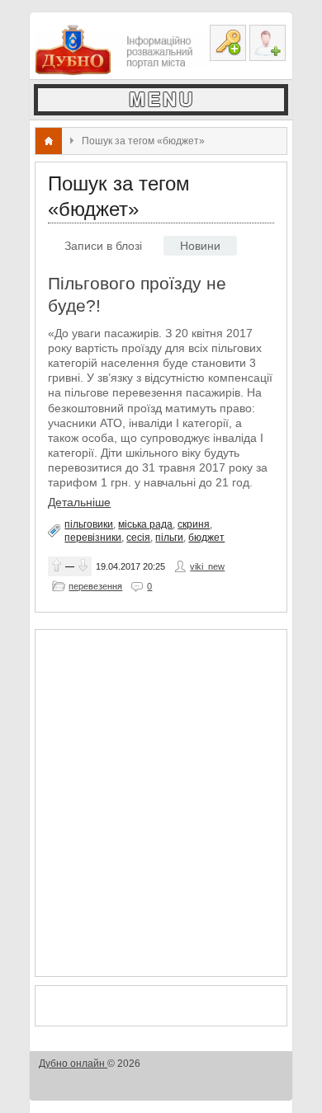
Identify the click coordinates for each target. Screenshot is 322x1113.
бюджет (206, 537)
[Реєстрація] (267, 43)
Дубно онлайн (73, 1063)
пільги (169, 537)
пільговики (88, 524)
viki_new (207, 566)
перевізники (92, 537)
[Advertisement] (161, 803)
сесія (138, 537)
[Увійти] (228, 43)
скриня (194, 524)
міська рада (145, 524)
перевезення (95, 586)
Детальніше (79, 502)
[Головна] (48, 141)
